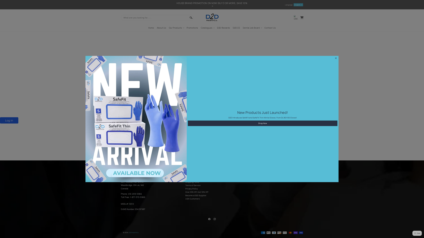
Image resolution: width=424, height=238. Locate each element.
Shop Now (262, 123)
